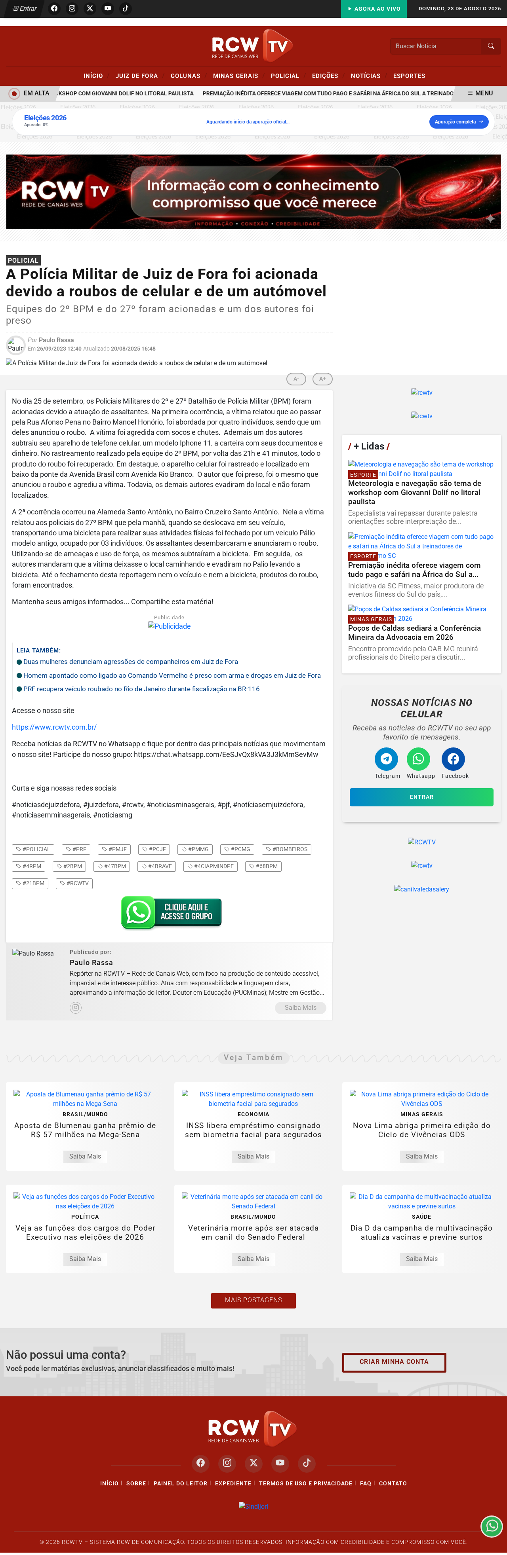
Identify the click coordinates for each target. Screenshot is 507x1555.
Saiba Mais (300, 1007)
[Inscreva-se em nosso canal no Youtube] (280, 1464)
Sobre (136, 1483)
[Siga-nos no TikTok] (307, 1464)
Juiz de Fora (140, 76)
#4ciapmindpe (213, 866)
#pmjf (117, 849)
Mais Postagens (253, 1300)
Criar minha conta (394, 1361)
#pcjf (157, 849)
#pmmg (198, 849)
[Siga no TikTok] (125, 8)
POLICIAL (288, 76)
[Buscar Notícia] (491, 46)
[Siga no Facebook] (54, 8)
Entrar (27, 8)
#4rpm (31, 866)
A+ (322, 378)
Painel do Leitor (181, 1483)
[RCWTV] (253, 45)
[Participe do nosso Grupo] (169, 915)
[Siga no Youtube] (107, 8)
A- (296, 378)
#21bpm (32, 883)
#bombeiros (289, 849)
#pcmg (240, 849)
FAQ (366, 1483)
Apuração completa (455, 122)
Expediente (233, 1483)
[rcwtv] (253, 191)
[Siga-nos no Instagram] (227, 1464)
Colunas (189, 76)
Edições (328, 76)
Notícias (369, 76)
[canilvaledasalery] (421, 889)
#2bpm (72, 866)
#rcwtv (77, 883)
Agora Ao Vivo (377, 9)
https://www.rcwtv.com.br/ (54, 727)
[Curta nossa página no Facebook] (201, 1464)
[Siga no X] (90, 8)
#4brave (159, 866)
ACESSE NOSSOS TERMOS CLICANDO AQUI (155, 1545)
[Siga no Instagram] (72, 8)
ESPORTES (409, 76)
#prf (78, 849)
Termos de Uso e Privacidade (306, 1483)
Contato (393, 1483)
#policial (35, 849)
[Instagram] (76, 1008)
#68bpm (266, 866)
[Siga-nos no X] (254, 1464)
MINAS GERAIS (239, 76)
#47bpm (114, 866)
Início (97, 76)
